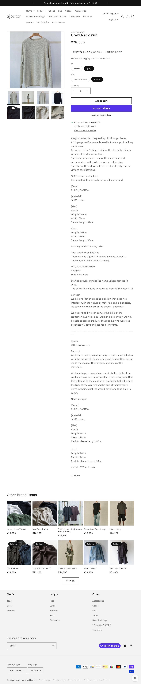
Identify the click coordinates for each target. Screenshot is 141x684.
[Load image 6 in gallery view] (13, 112)
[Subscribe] (53, 645)
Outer (9, 605)
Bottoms (54, 610)
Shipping (86, 58)
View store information (85, 130)
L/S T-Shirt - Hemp (41, 568)
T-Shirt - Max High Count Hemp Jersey (70, 530)
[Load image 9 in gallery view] (57, 112)
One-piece (55, 620)
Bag (94, 610)
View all (70, 580)
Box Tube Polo (13, 568)
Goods (95, 605)
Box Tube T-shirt (40, 529)
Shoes (95, 615)
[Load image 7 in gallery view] (28, 112)
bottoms (11, 610)
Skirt (52, 615)
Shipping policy (90, 680)
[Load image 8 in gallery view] (42, 112)
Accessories (98, 600)
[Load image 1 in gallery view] (13, 97)
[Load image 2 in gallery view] (28, 97)
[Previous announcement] (33, 3)
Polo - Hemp (115, 529)
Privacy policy (58, 680)
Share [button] (77, 475)
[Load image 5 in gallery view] (57, 97)
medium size (82, 80)
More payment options (101, 115)
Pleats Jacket (90, 568)
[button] (30, 11)
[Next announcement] (108, 3)
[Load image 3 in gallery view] (42, 97)
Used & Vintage (99, 620)
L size (97, 79)
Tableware (97, 629)
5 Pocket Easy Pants (67, 568)
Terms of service (74, 680)
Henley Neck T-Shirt (16, 529)
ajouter (16, 680)
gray (89, 68)
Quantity (75, 85)
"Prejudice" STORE (101, 625)
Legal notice (104, 680)
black (78, 69)
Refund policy (44, 680)
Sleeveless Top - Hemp (95, 529)
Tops (9, 600)
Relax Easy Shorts (118, 568)
